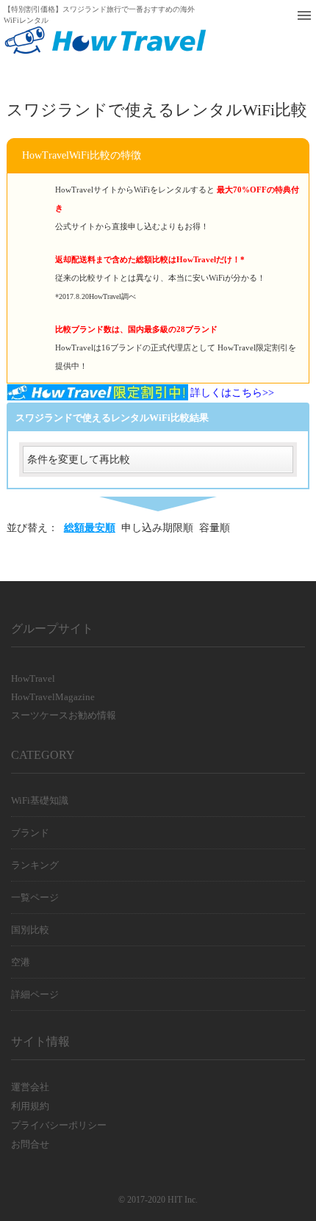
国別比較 (30, 929)
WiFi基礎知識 (39, 800)
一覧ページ (35, 897)
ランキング (35, 865)
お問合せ (30, 1144)
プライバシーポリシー (59, 1125)
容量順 (214, 527)
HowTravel (33, 678)
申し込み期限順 (157, 527)
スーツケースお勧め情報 (63, 715)
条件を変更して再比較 (78, 459)
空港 (20, 962)
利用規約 (30, 1106)
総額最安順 (89, 527)
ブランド (30, 832)
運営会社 (30, 1086)
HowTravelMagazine (53, 696)
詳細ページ (35, 994)
